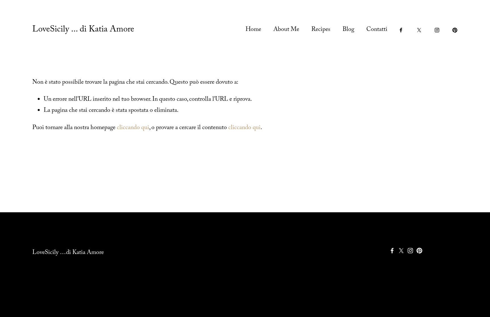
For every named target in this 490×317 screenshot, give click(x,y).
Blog (348, 30)
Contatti (376, 30)
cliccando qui (133, 128)
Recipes (320, 30)
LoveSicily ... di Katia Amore (83, 30)
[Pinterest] (455, 30)
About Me (286, 30)
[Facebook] (401, 30)
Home (253, 30)
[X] (419, 30)
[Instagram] (437, 30)
